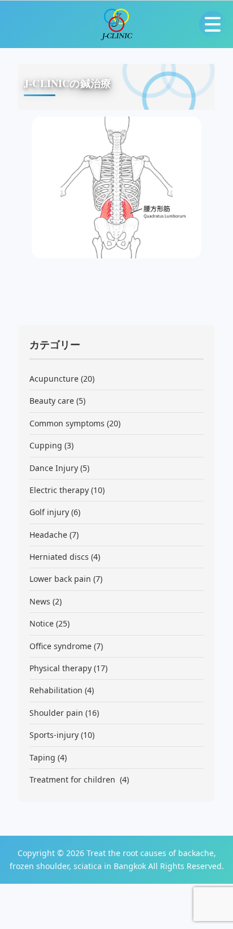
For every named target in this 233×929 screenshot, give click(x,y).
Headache (48, 534)
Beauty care (51, 400)
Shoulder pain (56, 712)
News (39, 601)
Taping (42, 757)
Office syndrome (60, 646)
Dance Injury (53, 468)
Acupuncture (54, 378)
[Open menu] (212, 24)
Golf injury (49, 512)
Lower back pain (60, 578)
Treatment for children (73, 779)
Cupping (45, 445)
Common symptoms (67, 423)
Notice (41, 623)
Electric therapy (59, 490)
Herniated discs (59, 556)
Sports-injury (54, 734)
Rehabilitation (56, 690)
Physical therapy (60, 668)
